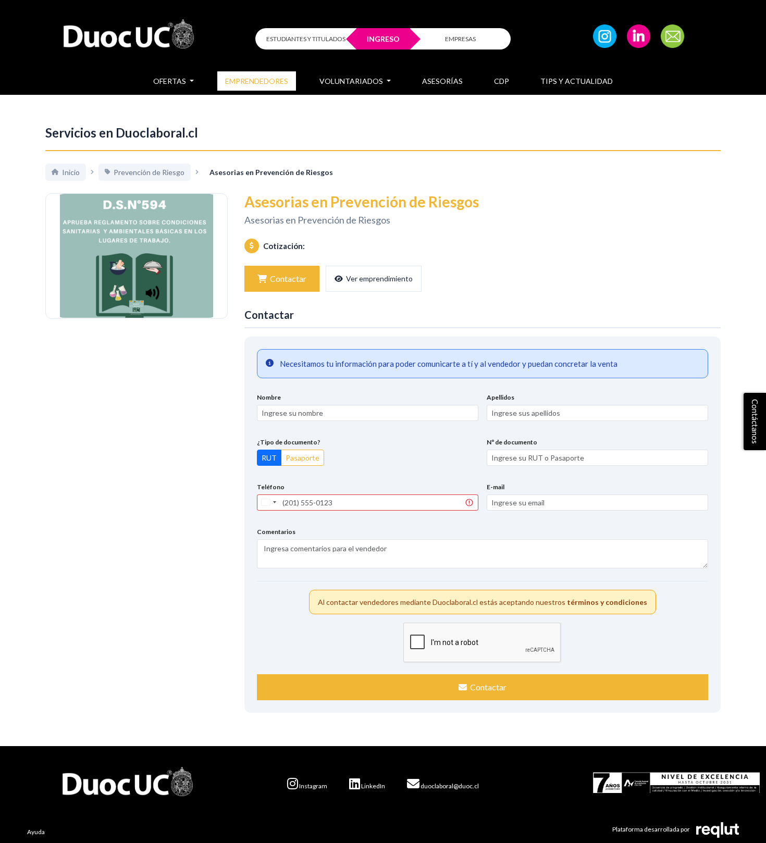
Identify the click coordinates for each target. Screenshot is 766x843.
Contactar (288, 278)
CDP (501, 81)
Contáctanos (755, 421)
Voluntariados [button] (352, 81)
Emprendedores (256, 81)
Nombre (269, 397)
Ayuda (36, 832)
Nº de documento (512, 442)
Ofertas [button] (170, 81)
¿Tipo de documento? (288, 442)
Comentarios (276, 532)
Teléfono (271, 487)
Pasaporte (302, 457)
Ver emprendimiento (379, 278)
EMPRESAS (460, 39)
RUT (269, 457)
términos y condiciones (607, 602)
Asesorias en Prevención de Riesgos (317, 220)
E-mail (495, 487)
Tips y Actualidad (576, 81)
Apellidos (500, 397)
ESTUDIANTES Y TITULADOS (305, 39)
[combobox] (268, 502)
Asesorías (442, 81)
